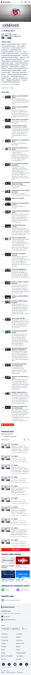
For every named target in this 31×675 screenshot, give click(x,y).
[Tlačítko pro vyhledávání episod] (24, 439)
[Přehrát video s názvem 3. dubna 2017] (15, 13)
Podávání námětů (21, 653)
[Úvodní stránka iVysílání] (6, 2)
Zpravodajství (5, 87)
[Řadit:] (28, 439)
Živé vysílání (4, 637)
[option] (6, 629)
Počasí (3, 649)
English (3, 672)
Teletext (3, 643)
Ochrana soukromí (11, 672)
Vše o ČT (3, 659)
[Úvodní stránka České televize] (8, 607)
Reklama (18, 637)
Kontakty (18, 659)
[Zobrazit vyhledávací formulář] (22, 2)
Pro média (19, 634)
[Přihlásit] (25, 2)
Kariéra (18, 649)
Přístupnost (20, 672)
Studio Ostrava (20, 643)
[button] (15, 13)
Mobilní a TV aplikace (7, 656)
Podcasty (3, 646)
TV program (4, 634)
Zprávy (12, 87)
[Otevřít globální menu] (29, 2)
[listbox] (15, 628)
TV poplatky (4, 640)
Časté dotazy (19, 656)
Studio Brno (19, 640)
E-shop (3, 653)
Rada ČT (18, 646)
